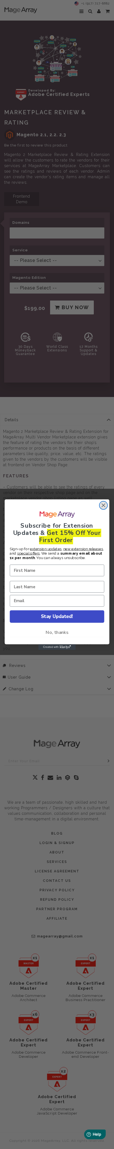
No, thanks (57, 632)
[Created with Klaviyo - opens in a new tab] (57, 647)
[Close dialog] (103, 505)
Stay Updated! (57, 616)
